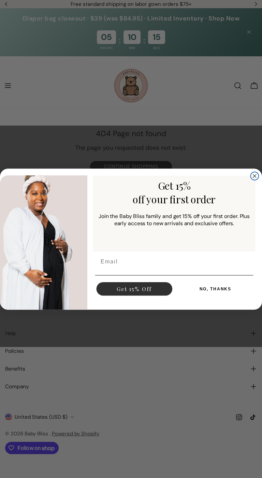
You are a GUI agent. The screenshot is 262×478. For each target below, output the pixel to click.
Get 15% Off (134, 288)
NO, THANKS (216, 288)
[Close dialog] (255, 176)
